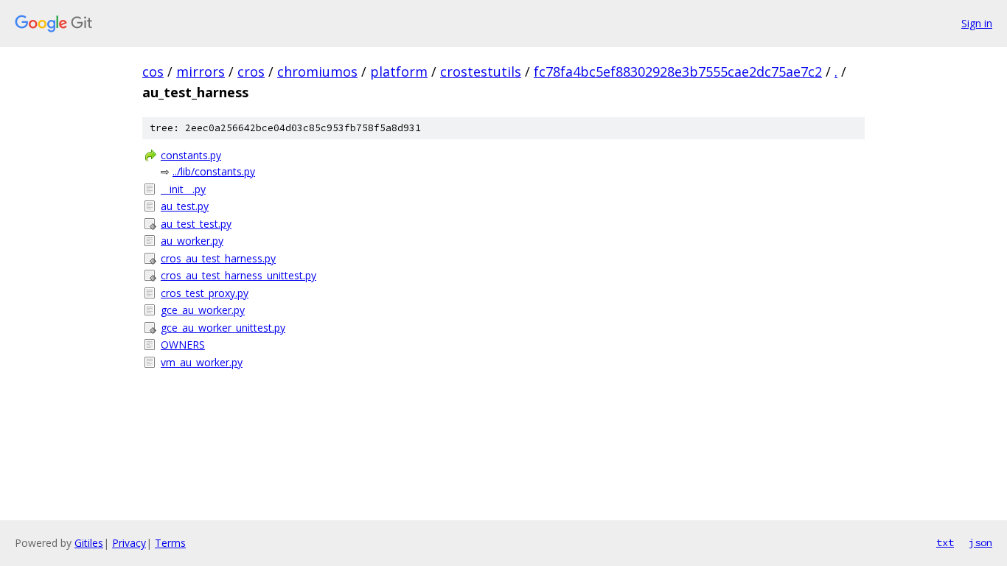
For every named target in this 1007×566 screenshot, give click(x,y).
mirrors (200, 71)
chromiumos (317, 71)
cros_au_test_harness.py (218, 258)
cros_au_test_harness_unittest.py (238, 275)
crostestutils (480, 71)
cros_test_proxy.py (204, 293)
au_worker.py (192, 241)
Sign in (976, 23)
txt (945, 542)
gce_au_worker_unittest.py (223, 328)
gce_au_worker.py (203, 310)
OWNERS (183, 345)
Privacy (129, 543)
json (980, 542)
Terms (170, 543)
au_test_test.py (196, 224)
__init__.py (183, 189)
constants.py (191, 155)
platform (399, 71)
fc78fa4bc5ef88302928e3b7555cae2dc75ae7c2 (678, 71)
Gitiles (88, 543)
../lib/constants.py (214, 171)
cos (153, 71)
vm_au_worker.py (202, 362)
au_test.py (185, 206)
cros (251, 71)
